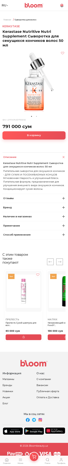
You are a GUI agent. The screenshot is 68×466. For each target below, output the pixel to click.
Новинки (7, 391)
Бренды (7, 385)
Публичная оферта (47, 391)
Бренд (7, 207)
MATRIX (52, 319)
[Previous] (50, 262)
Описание (10, 157)
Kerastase (11, 26)
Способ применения (17, 234)
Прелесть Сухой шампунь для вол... (21, 324)
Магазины (8, 379)
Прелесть (12, 319)
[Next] (59, 262)
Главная (7, 20)
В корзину (34, 135)
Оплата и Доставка (47, 397)
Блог (5, 403)
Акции (6, 397)
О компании (43, 379)
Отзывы (8, 198)
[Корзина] (34, 456)
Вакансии (42, 385)
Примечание (11, 225)
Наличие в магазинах (17, 216)
